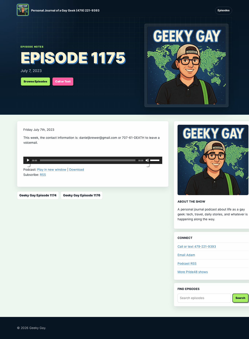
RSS (43, 175)
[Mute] (147, 162)
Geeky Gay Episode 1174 (38, 195)
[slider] (155, 160)
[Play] (28, 162)
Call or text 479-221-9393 (197, 246)
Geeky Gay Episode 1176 (81, 195)
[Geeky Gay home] (23, 10)
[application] (92, 160)
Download (76, 169)
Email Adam (186, 255)
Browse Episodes (35, 81)
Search (240, 298)
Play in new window (51, 169)
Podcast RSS (187, 263)
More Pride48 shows (193, 272)
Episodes (223, 10)
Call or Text (63, 81)
